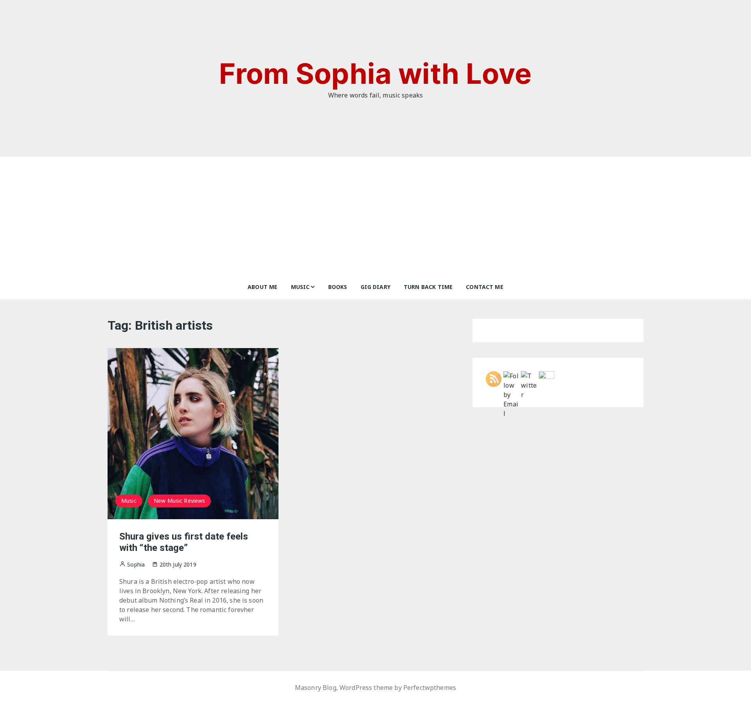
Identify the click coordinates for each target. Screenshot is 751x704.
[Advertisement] (375, 215)
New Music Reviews (179, 500)
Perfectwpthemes (429, 687)
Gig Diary (375, 287)
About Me (262, 287)
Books (337, 287)
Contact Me (484, 287)
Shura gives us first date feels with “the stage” (183, 542)
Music (300, 287)
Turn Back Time (428, 287)
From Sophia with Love (375, 73)
